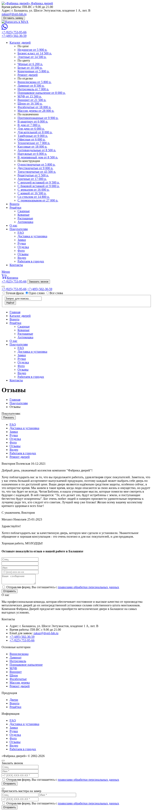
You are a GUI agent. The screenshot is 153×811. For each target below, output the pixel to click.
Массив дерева (20, 682)
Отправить (9, 591)
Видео (22, 257)
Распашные (25, 218)
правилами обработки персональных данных (88, 587)
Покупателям (19, 229)
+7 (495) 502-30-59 (14, 35)
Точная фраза (15, 293)
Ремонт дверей (20, 457)
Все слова (56, 293)
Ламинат (16, 657)
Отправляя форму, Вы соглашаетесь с (62, 587)
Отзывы (23, 254)
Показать (8, 417)
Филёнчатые (18, 679)
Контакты (16, 265)
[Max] (15, 22)
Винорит (16, 672)
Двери (14, 699)
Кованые (23, 214)
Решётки (15, 207)
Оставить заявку (13, 18)
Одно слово (37, 293)
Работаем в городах (31, 261)
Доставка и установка (32, 236)
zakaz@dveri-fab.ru (14, 14)
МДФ (13, 668)
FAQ (21, 232)
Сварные (24, 211)
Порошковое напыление (26, 664)
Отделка (23, 247)
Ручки (22, 243)
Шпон (14, 675)
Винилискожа (19, 654)
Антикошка (25, 222)
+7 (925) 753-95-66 (14, 32)
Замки (22, 240)
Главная (15, 312)
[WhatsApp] (5, 28)
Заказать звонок (38, 281)
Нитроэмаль (18, 661)
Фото (21, 250)
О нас (13, 225)
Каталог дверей (20, 42)
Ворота (14, 204)
